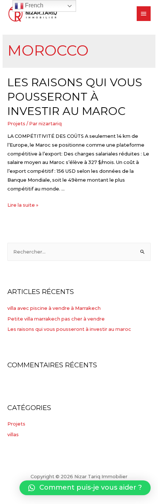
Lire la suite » (22, 205)
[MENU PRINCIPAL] (144, 13)
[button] (85, 487)
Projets (16, 123)
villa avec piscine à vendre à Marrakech (54, 308)
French (33, 5)
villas (13, 434)
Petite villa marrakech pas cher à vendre (56, 319)
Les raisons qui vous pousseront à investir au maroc (74, 97)
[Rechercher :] (79, 252)
